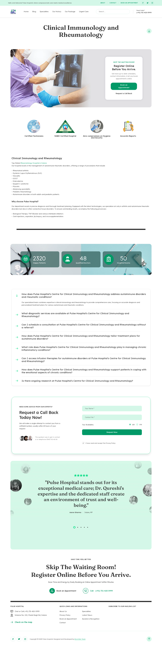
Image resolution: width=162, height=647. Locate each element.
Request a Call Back (124, 93)
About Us (63, 611)
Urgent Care (83, 11)
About (102, 3)
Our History (56, 11)
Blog (34, 11)
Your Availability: (88, 425)
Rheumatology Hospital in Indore (34, 163)
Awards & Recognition (90, 619)
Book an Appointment (129, 3)
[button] (81, 295)
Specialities (44, 11)
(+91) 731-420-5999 (144, 12)
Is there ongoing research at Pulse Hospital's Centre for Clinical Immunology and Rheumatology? (77, 380)
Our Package (70, 11)
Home (26, 11)
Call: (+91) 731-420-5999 (101, 591)
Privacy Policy (65, 615)
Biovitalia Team (80, 639)
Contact (113, 3)
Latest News (87, 615)
